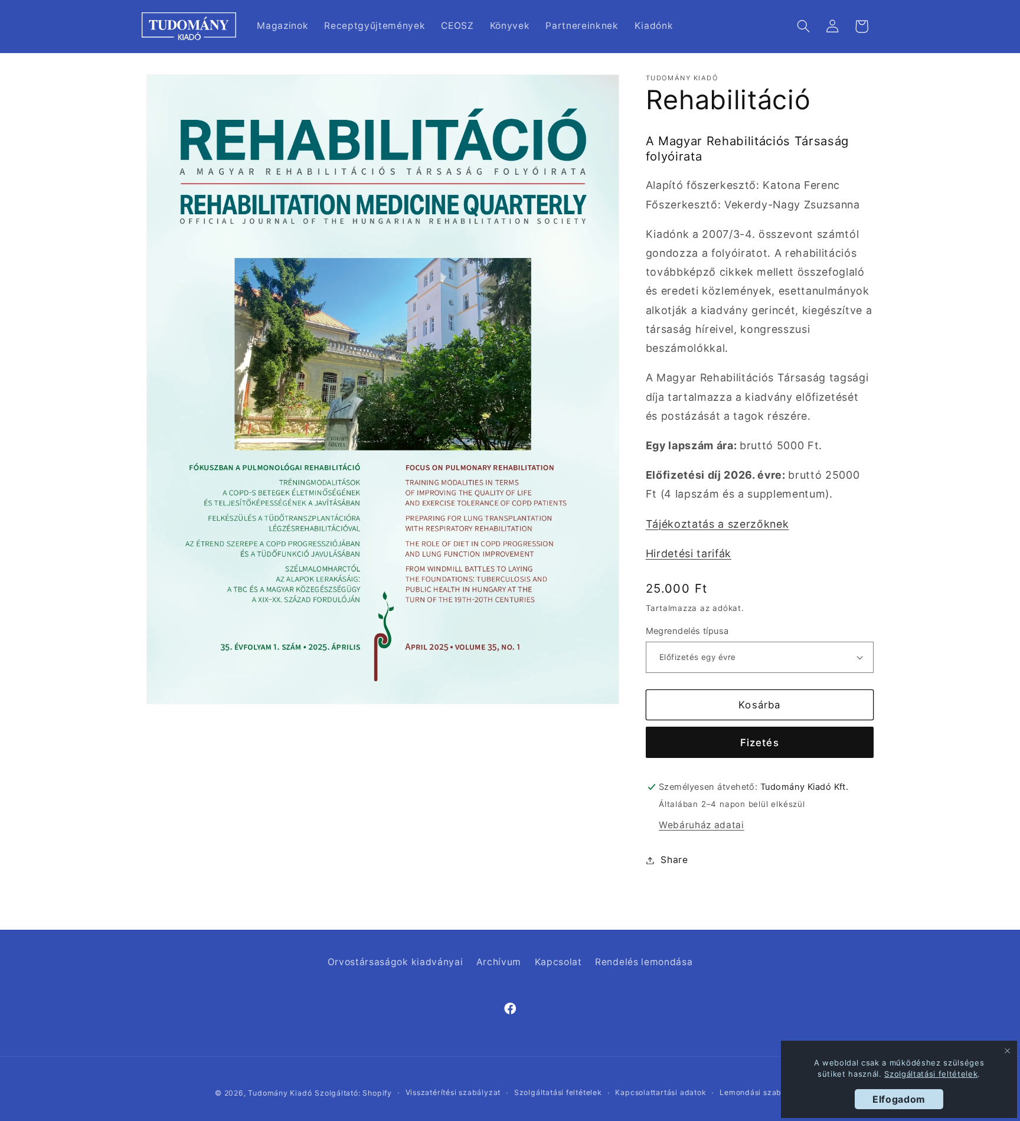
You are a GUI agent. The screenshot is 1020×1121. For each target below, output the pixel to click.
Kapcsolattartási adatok (660, 1092)
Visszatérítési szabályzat (453, 1092)
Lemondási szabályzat (762, 1092)
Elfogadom (899, 1099)
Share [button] (674, 859)
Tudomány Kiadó (280, 1093)
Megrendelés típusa (687, 631)
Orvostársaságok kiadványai (395, 962)
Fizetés (759, 743)
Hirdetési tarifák (688, 553)
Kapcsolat (558, 962)
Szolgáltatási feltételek (558, 1092)
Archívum (498, 962)
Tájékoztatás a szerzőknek (717, 524)
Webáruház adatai (701, 825)
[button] (803, 26)
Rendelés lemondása (643, 962)
